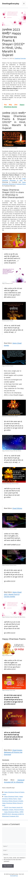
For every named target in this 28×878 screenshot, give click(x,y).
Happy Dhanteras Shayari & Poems (14, 792)
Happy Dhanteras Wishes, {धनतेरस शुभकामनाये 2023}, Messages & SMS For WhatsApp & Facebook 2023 (13, 814)
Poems (4, 794)
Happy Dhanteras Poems (11, 796)
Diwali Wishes (17, 508)
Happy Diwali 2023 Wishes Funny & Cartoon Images (13, 594)
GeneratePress (14, 875)
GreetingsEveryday (10, 4)
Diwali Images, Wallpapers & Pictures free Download (13, 752)
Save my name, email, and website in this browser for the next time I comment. (14, 859)
